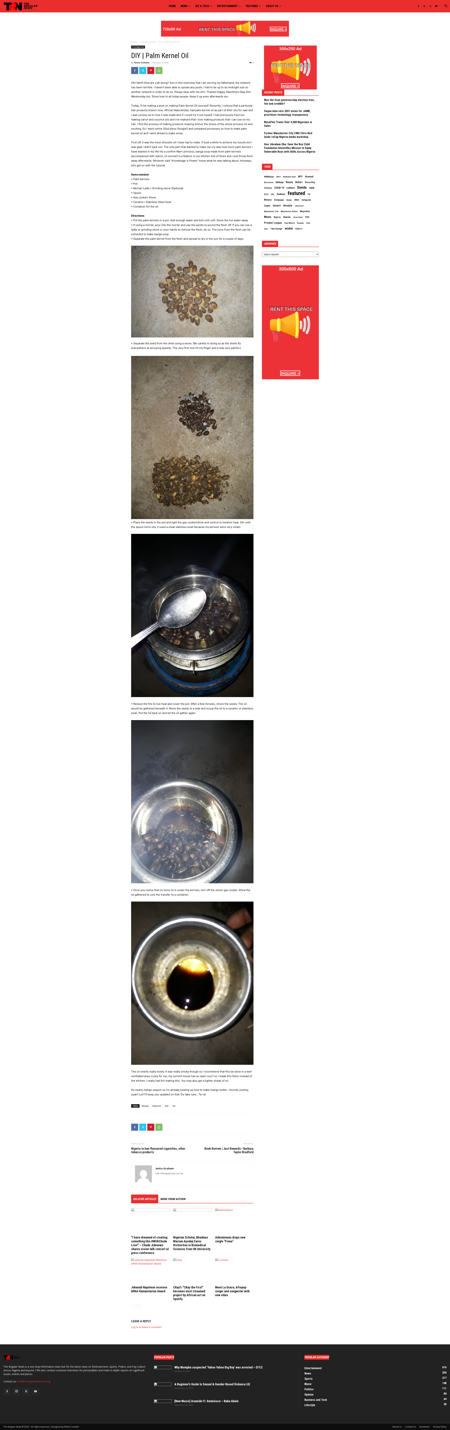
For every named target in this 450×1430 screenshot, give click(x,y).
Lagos (267, 205)
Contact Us (410, 1426)
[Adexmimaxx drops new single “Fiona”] (234, 1221)
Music (267, 217)
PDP (307, 217)
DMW (311, 188)
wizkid (289, 228)
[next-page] (139, 1306)
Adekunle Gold (289, 176)
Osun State (298, 217)
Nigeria (277, 217)
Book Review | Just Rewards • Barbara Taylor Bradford (228, 1150)
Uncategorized (148, 41)
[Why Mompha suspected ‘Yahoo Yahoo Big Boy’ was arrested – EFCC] (163, 1372)
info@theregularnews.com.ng (33, 1381)
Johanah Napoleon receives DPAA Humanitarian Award (149, 1289)
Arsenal (309, 176)
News (184, 6)
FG (309, 194)
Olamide (287, 217)
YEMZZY (298, 229)
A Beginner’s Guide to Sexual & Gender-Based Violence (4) (212, 1384)
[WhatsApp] (158, 70)
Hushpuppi (279, 200)
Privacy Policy (439, 1426)
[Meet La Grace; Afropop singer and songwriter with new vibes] (234, 1271)
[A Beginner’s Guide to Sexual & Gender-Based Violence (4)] (163, 1389)
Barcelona (268, 182)
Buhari (299, 182)
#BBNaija (269, 176)
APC (300, 176)
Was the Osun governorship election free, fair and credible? (289, 101)
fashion (281, 194)
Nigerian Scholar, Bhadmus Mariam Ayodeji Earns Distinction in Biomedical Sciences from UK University (191, 1243)
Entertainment (227, 6)
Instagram (306, 200)
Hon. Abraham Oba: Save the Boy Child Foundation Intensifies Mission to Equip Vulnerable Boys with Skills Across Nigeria (289, 148)
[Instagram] (424, 6)
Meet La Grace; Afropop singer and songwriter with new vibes (232, 1291)
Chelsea (268, 188)
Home (172, 6)
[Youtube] (436, 6)
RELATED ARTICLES (144, 1199)
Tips (266, 229)
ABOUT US (272, 6)
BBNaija (279, 182)
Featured (252, 6)
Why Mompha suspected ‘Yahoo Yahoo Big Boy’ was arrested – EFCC (218, 1367)
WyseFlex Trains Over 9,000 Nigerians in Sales (288, 123)
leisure (277, 205)
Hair (167, 1106)
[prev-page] (133, 1306)
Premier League (273, 222)
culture (291, 187)
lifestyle (287, 205)
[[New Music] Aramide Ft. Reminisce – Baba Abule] (163, 1405)
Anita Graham (141, 62)
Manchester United (289, 211)
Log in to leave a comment (146, 1327)
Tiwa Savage (276, 228)
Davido (302, 187)
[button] (446, 6)
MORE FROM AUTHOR (172, 1199)
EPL (272, 194)
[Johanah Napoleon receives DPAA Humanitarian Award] (150, 1271)
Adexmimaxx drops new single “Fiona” (230, 1239)
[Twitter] (430, 6)
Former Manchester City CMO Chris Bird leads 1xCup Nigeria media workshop (288, 135)
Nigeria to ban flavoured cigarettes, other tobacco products (158, 1150)
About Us (397, 1426)
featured (156, 1106)
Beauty (145, 1106)
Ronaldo (300, 223)
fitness (268, 199)
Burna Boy (310, 182)
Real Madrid (289, 223)
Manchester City (271, 211)
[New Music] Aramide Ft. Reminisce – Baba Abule (206, 1401)
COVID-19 (279, 187)
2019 (278, 176)
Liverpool (299, 206)
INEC (296, 200)
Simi (308, 223)
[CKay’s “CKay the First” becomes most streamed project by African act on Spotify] (192, 1271)
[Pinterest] (150, 70)
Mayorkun (305, 211)
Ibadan (289, 200)
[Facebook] (418, 6)
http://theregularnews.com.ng (169, 1173)
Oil (174, 1106)
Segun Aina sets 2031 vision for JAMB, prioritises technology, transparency (287, 112)
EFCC (266, 194)
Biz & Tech (202, 6)
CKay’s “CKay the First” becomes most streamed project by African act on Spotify (189, 1293)
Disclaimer (424, 1426)
